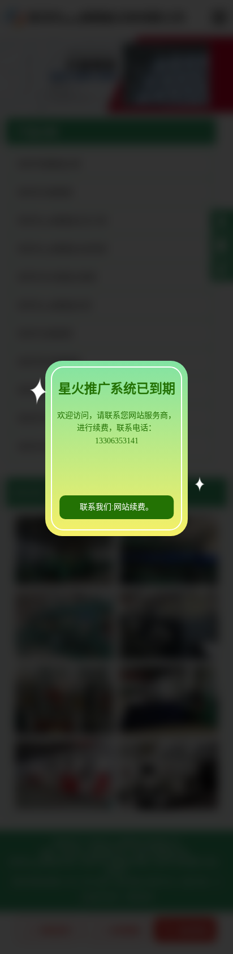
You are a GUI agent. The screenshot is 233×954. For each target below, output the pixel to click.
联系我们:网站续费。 (116, 507)
